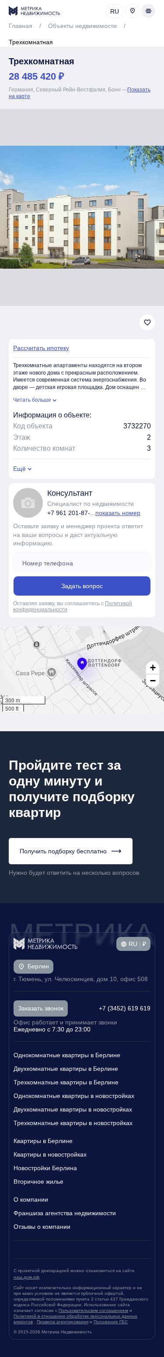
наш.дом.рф (26, 1277)
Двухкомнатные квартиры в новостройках (73, 1109)
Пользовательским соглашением (93, 1310)
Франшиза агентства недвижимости (65, 1213)
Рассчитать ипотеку (41, 347)
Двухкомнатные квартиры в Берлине (66, 1068)
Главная (20, 25)
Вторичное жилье (38, 1181)
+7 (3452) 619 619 (124, 1008)
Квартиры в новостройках (50, 1154)
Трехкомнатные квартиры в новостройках (73, 1122)
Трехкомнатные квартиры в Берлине (66, 1082)
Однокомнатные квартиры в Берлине (67, 1055)
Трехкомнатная (31, 42)
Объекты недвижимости (82, 25)
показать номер (117, 512)
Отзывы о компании (42, 1226)
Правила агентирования (62, 1321)
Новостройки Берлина (45, 1167)
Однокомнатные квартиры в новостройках (74, 1095)
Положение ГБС (111, 1321)
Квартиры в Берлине (43, 1140)
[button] (82, 664)
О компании (31, 1199)
